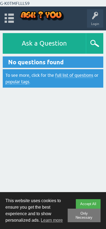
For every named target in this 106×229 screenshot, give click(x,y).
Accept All (88, 204)
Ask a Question (44, 43)
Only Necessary (84, 215)
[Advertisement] (53, 144)
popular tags (17, 81)
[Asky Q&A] (42, 16)
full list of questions (74, 75)
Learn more (52, 220)
